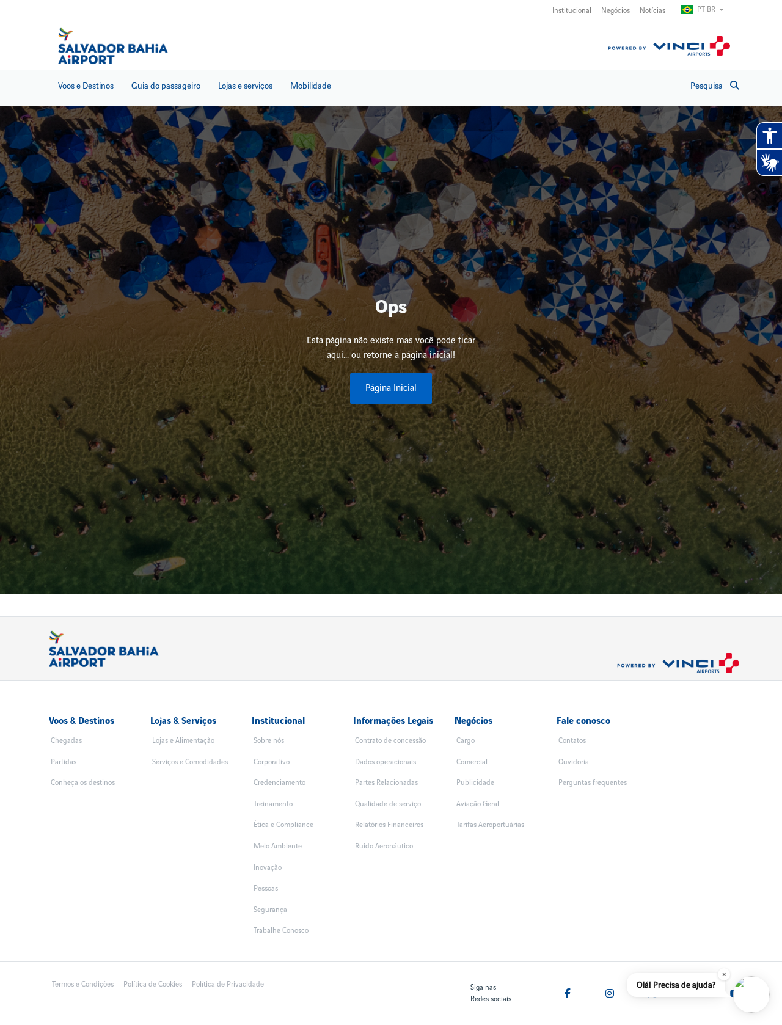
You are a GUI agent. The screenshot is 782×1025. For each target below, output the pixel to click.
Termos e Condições (83, 984)
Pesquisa (706, 85)
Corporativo (272, 762)
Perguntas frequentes (592, 783)
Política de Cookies (152, 984)
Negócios (615, 11)
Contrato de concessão (390, 741)
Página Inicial (391, 388)
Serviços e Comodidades (190, 762)
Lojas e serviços (245, 85)
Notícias (652, 11)
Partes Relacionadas (386, 783)
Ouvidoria (573, 762)
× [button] (724, 974)
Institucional (571, 11)
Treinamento (273, 804)
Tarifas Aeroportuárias (490, 825)
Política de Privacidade (228, 984)
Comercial (472, 762)
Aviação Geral (477, 804)
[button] (751, 994)
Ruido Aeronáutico (384, 846)
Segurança (270, 910)
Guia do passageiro (165, 85)
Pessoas (266, 888)
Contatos (572, 741)
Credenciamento (279, 783)
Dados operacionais (385, 762)
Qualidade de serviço (388, 804)
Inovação (268, 868)
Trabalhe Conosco (281, 931)
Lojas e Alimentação (183, 741)
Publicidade (475, 783)
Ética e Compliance (283, 825)
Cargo (465, 741)
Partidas (63, 762)
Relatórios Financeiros (389, 825)
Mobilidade (310, 85)
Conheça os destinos (83, 783)
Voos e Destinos (86, 85)
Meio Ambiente (278, 846)
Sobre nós (269, 741)
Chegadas (66, 741)
